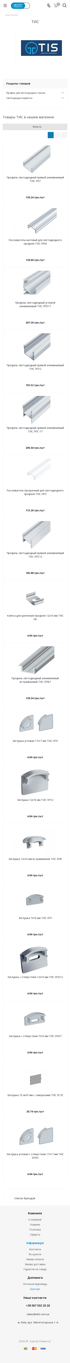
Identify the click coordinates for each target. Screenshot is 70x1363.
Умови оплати (35, 1259)
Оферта (35, 1234)
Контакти (35, 1249)
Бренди (35, 1289)
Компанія (35, 1213)
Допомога (35, 1278)
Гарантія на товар (35, 1269)
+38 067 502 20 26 (38, 1306)
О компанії (35, 1219)
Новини (35, 1224)
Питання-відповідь (35, 1284)
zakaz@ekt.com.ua (38, 1314)
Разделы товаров (18, 83)
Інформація (35, 1243)
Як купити (35, 1254)
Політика (35, 1229)
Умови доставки (35, 1264)
